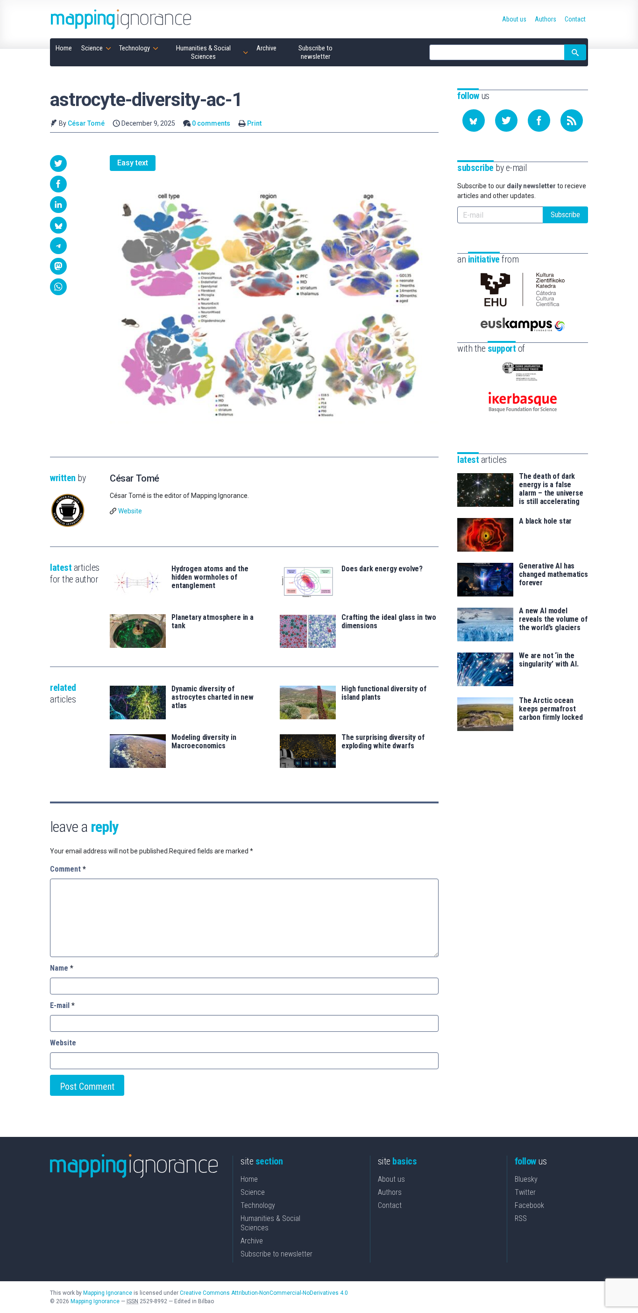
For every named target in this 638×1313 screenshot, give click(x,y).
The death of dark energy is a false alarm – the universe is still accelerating (551, 489)
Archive (252, 1240)
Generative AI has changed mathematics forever (553, 574)
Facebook (529, 1205)
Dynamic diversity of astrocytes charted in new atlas (212, 697)
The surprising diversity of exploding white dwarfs (383, 741)
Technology (258, 1205)
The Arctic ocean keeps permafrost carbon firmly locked (551, 709)
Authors (390, 1192)
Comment (68, 869)
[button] (58, 163)
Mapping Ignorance (107, 1293)
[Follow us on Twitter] (506, 120)
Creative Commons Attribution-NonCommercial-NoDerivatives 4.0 (264, 1293)
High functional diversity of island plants (383, 693)
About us (391, 1179)
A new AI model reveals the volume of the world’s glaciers (553, 619)
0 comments (211, 123)
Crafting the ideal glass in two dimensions (388, 621)
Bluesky (526, 1179)
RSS (521, 1218)
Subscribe (565, 214)
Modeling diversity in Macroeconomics (203, 741)
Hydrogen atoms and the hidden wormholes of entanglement (209, 577)
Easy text (132, 162)
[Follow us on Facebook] (539, 120)
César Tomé (86, 123)
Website (130, 511)
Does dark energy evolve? (382, 569)
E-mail (62, 1005)
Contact (390, 1205)
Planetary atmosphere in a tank (212, 621)
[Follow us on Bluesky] (473, 120)
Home (249, 1179)
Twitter (525, 1192)
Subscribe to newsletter (276, 1253)
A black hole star (545, 521)
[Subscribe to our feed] (571, 120)
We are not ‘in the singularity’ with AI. (549, 660)
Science (253, 1192)
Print (254, 123)
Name (61, 968)
